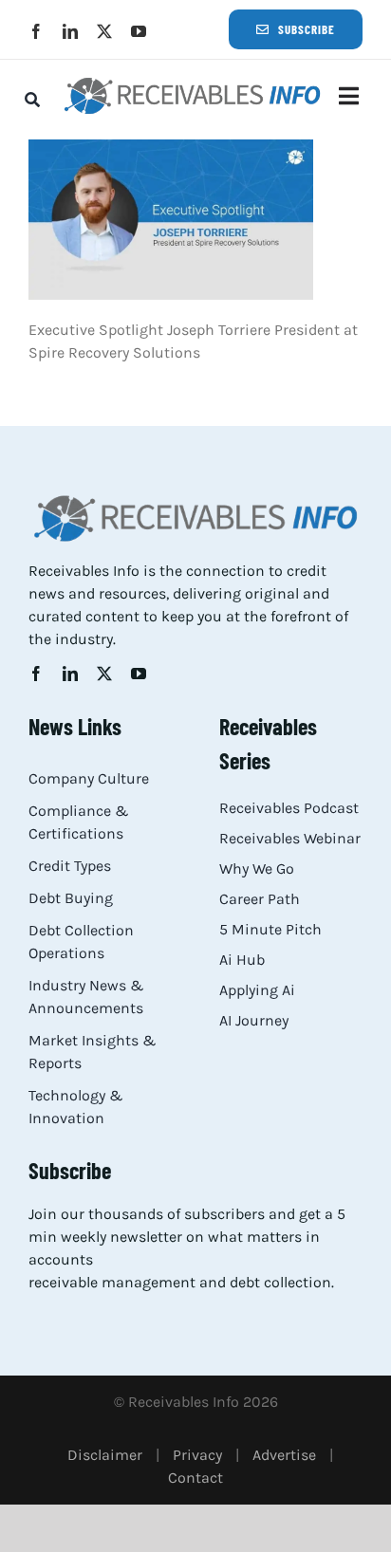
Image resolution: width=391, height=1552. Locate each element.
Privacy (197, 1455)
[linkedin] (70, 31)
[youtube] (138, 31)
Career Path (259, 899)
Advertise (284, 1455)
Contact (195, 1478)
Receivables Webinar (290, 838)
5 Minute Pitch (270, 929)
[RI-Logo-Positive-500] (192, 82)
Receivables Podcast (289, 808)
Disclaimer (104, 1455)
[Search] (32, 99)
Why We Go (256, 868)
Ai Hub (242, 960)
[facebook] (36, 31)
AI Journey (254, 1020)
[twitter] (104, 31)
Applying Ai (257, 990)
